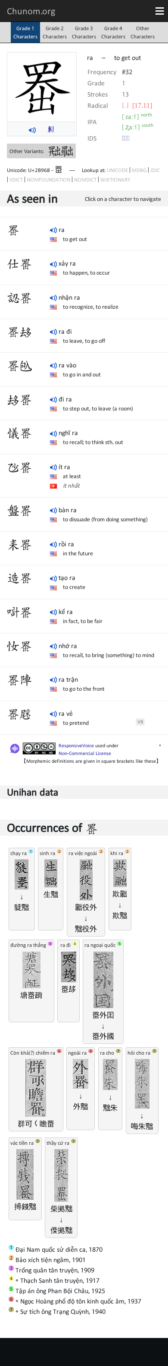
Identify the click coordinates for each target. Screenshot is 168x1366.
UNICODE (117, 170)
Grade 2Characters (55, 32)
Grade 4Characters (113, 32)
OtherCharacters (143, 32)
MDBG (139, 170)
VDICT (16, 179)
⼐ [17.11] (137, 105)
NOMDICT (85, 179)
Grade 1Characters (25, 32)
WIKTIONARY (115, 179)
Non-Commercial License (85, 753)
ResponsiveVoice (76, 745)
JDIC (155, 170)
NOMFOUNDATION (48, 179)
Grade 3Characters (84, 32)
